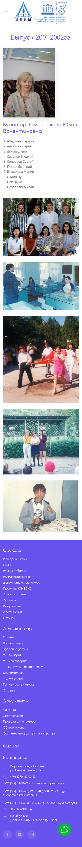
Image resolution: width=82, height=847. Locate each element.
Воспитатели (13, 643)
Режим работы (14, 570)
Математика (13, 672)
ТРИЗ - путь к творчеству (23, 666)
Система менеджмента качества (29, 733)
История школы (15, 559)
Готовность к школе (18, 684)
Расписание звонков (18, 576)
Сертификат (13, 715)
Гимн (7, 564)
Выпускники (12, 606)
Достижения (12, 612)
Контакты (15, 757)
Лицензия (10, 709)
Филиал (11, 746)
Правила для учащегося (20, 721)
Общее (8, 637)
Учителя (9, 600)
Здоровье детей (15, 649)
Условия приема (15, 594)
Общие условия (14, 727)
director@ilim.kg (21, 809)
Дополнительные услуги (21, 582)
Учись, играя (12, 655)
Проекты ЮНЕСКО (17, 588)
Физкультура (13, 678)
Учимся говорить (16, 661)
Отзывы (9, 618)
